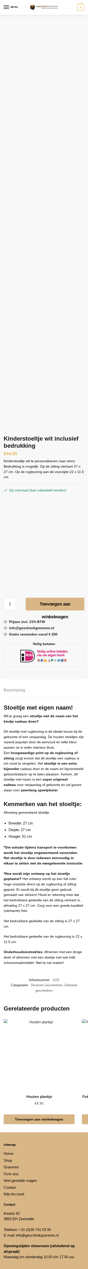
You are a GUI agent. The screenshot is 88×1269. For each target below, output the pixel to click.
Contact (10, 1187)
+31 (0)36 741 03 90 (35, 1230)
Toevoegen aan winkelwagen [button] (39, 1119)
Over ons (11, 1174)
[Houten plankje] (39, 1054)
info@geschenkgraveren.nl (37, 1235)
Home (8, 1153)
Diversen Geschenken (46, 985)
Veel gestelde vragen (20, 1180)
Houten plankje (39, 1096)
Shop (8, 1160)
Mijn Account (14, 1194)
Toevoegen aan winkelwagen (55, 606)
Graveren (11, 1167)
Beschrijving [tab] (14, 690)
